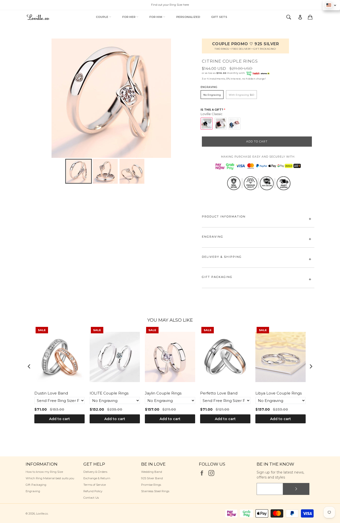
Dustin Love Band (51, 393)
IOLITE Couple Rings (109, 393)
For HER (129, 17)
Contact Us (91, 497)
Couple (102, 17)
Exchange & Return (96, 478)
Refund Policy (92, 491)
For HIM (156, 17)
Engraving (33, 491)
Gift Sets (219, 17)
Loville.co (42, 513)
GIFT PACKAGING (217, 277)
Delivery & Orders (95, 472)
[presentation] (29, 366)
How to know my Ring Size (44, 472)
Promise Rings (151, 484)
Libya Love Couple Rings (278, 393)
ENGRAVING (212, 236)
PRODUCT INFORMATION (224, 216)
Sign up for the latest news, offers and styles (280, 474)
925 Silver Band (152, 478)
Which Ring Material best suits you (50, 478)
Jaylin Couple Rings (163, 393)
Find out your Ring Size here (170, 4)
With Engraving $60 (241, 94)
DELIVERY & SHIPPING (222, 257)
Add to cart (59, 419)
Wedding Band (151, 472)
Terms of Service (94, 484)
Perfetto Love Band (218, 393)
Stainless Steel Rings (155, 491)
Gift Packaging (36, 484)
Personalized (188, 17)
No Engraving (212, 94)
